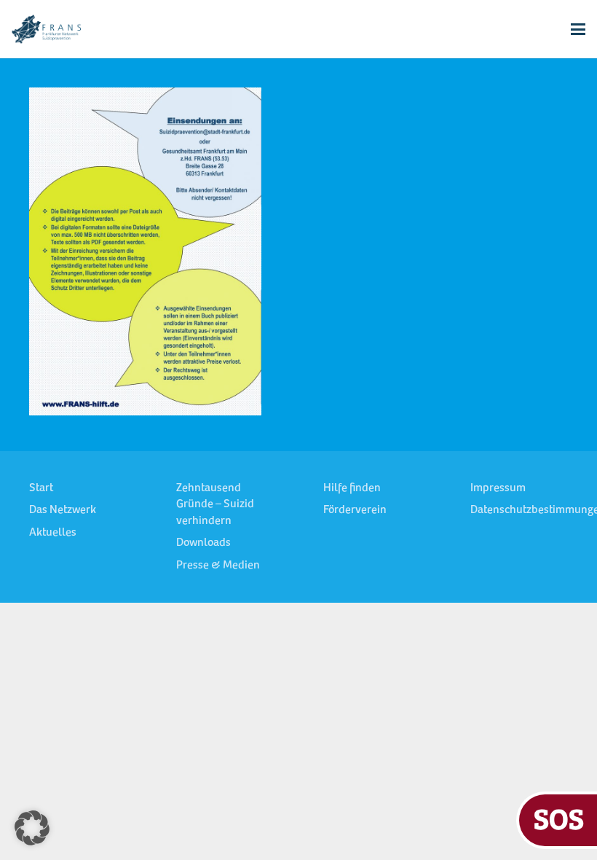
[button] (578, 29)
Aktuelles (52, 533)
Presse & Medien (218, 565)
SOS (559, 818)
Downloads (203, 543)
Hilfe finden (352, 488)
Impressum (498, 488)
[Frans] (46, 29)
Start (41, 488)
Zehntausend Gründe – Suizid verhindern (215, 504)
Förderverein (355, 510)
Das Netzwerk (62, 510)
